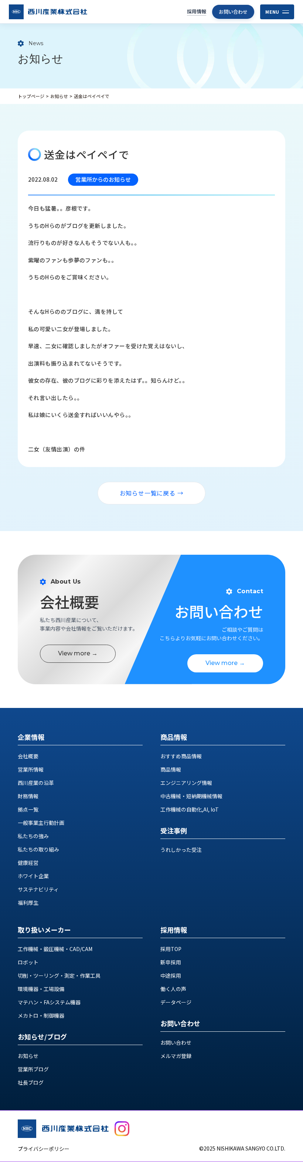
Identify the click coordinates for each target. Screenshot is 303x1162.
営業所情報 (31, 769)
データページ (175, 1002)
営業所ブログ (33, 1069)
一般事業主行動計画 (41, 822)
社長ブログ (31, 1082)
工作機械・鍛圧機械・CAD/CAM (55, 949)
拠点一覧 (28, 809)
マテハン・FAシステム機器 (49, 1002)
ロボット (28, 962)
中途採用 (170, 975)
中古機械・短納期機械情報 (191, 796)
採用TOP (170, 949)
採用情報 (196, 11)
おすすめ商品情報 (181, 756)
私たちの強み (33, 836)
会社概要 (28, 756)
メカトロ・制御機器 (41, 1015)
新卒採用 (170, 962)
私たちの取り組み (38, 849)
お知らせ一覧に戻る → (152, 492)
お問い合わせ (233, 11)
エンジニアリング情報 (186, 782)
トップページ (31, 96)
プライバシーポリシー (43, 1148)
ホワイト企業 (33, 876)
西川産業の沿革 (36, 782)
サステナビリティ (38, 889)
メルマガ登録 (175, 1055)
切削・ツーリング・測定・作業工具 (59, 975)
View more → (78, 653)
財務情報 (28, 796)
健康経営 (28, 862)
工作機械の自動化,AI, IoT (189, 809)
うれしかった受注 (181, 849)
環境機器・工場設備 (41, 989)
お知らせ (59, 96)
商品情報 (170, 769)
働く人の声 (173, 989)
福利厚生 (28, 902)
